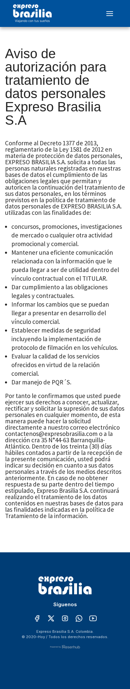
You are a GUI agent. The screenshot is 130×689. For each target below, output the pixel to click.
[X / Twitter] (51, 618)
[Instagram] (65, 618)
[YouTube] (93, 618)
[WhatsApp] (79, 618)
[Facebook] (37, 618)
